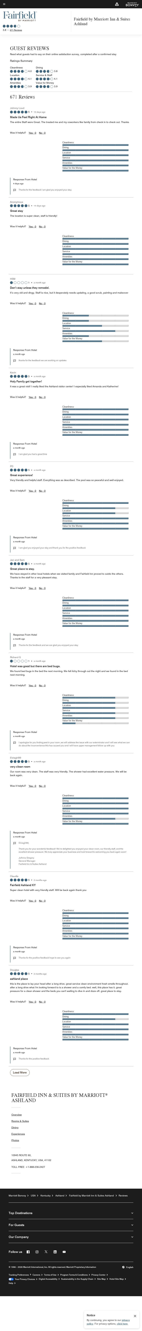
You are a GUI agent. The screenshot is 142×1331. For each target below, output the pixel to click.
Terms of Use (50, 1275)
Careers (36, 1275)
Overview (16, 1114)
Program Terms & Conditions (74, 1275)
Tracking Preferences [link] (19, 1275)
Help (11, 1283)
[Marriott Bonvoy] (130, 4)
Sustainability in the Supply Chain (77, 1279)
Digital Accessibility (48, 1279)
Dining (14, 1127)
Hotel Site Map (116, 1279)
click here (122, 1323)
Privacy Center (98, 1275)
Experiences (18, 1134)
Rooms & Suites (20, 1121)
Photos (15, 1140)
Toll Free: (28, 1167)
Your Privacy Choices (24, 1279)
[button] (117, 4)
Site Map (101, 1279)
